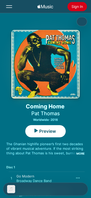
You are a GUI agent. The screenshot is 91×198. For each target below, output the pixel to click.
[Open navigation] (9, 6)
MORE (80, 153)
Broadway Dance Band (34, 181)
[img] (45, 6)
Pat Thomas (45, 113)
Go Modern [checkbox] (25, 176)
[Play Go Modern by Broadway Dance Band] (11, 178)
